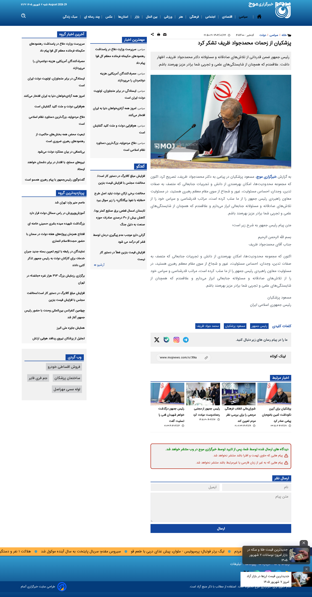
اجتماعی (210, 16)
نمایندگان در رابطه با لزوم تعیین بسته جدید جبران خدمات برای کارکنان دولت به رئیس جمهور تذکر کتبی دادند (54, 258)
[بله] (166, 339)
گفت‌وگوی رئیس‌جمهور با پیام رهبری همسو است (55, 179)
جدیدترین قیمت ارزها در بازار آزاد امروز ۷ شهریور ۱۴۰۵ (268, 579)
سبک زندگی (70, 16)
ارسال (221, 528)
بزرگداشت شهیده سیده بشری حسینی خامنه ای (56, 223)
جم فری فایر (38, 378)
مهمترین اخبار (134, 40)
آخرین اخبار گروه (71, 34)
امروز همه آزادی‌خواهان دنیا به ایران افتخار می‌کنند (54, 96)
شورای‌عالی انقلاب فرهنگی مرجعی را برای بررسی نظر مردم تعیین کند (240, 414)
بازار (137, 16)
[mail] (165, 35)
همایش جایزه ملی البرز (71, 327)
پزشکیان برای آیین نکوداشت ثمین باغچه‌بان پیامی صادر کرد (276, 414)
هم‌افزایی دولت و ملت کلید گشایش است (59, 106)
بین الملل (152, 16)
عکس (109, 16)
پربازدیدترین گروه (71, 193)
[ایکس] (156, 339)
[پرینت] (158, 35)
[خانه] (259, 17)
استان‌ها (123, 16)
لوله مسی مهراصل (67, 389)
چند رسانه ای (92, 16)
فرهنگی (195, 16)
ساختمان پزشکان (67, 378)
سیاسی (244, 16)
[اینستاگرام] (176, 340)
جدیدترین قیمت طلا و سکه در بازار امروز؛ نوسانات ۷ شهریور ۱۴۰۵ (267, 555)
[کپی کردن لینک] (183, 357)
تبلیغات (236, 564)
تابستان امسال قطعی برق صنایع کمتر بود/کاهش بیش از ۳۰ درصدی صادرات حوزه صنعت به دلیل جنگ (119, 217)
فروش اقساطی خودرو (64, 367)
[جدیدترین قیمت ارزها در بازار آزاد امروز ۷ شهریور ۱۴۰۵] (301, 579)
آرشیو (100, 265)
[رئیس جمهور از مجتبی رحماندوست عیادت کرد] (203, 394)
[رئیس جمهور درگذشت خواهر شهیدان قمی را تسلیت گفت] (167, 394)
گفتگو (140, 166)
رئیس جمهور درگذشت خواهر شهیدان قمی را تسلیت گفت (171, 414)
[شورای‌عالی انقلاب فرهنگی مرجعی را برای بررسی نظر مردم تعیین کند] (239, 394)
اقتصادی (227, 16)
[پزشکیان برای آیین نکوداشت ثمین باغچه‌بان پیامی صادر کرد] (274, 394)
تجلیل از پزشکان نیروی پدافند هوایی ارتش (58, 338)
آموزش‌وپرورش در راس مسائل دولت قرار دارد (57, 213)
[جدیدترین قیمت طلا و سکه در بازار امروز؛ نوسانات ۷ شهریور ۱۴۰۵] (299, 555)
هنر (181, 16)
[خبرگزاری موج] (283, 10)
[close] (304, 543)
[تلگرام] (186, 340)
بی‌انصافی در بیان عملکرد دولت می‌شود (61, 151)
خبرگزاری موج (266, 177)
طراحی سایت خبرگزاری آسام (38, 586)
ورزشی (168, 16)
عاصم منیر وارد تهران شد (70, 202)
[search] (23, 16)
